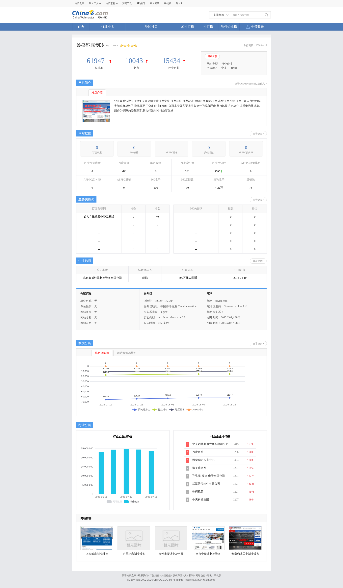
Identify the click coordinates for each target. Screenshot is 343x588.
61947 (96, 61)
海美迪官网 (199, 467)
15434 (171, 61)
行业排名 (107, 26)
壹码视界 (197, 491)
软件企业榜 (229, 26)
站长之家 (79, 3)
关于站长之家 (129, 575)
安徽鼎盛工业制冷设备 (245, 553)
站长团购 (154, 3)
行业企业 (173, 67)
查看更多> (258, 133)
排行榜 (208, 26)
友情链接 (166, 575)
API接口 (141, 3)
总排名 (99, 67)
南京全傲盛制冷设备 (208, 553)
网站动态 (200, 575)
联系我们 (143, 575)
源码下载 (127, 3)
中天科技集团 (200, 499)
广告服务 (154, 575)
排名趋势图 (102, 353)
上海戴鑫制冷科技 (97, 553)
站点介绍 (97, 92)
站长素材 (110, 3)
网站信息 (212, 56)
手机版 (217, 575)
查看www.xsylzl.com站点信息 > (251, 83)
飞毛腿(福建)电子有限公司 (208, 475)
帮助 (209, 575)
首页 (81, 26)
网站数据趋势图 (126, 353)
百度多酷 (197, 452)
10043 (134, 61)
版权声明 (177, 575)
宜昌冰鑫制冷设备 (134, 553)
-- (171, 147)
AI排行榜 (187, 26)
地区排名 (151, 26)
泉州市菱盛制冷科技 (171, 553)
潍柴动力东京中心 (203, 459)
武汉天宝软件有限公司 (206, 483)
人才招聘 (189, 575)
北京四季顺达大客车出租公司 (210, 444)
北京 (136, 67)
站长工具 (93, 3)
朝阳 (234, 67)
